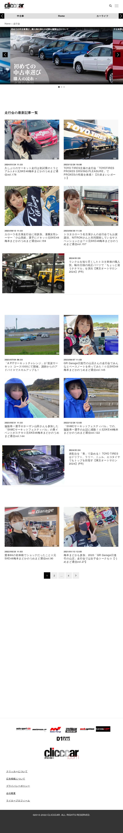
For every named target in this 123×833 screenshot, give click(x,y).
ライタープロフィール (18, 800)
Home (61, 15)
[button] (121, 15)
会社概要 (11, 793)
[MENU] (116, 6)
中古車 (20, 15)
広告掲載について (15, 778)
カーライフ (102, 15)
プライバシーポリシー (18, 785)
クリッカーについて (17, 771)
